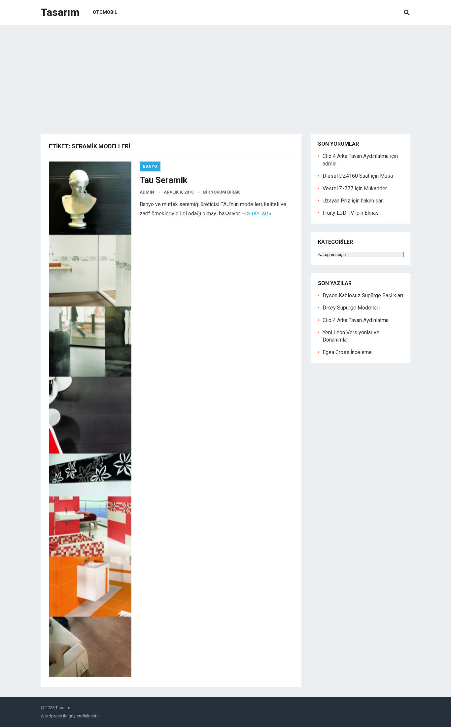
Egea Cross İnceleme (347, 352)
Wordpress (51, 715)
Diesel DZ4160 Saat (346, 176)
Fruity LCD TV (338, 213)
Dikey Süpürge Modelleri (351, 308)
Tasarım (60, 12)
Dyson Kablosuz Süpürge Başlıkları (363, 295)
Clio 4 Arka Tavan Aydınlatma (356, 156)
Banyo (150, 166)
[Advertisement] (225, 74)
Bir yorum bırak (221, 192)
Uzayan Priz (336, 201)
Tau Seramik (163, 180)
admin (147, 192)
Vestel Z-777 (338, 188)
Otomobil (105, 12)
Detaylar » (258, 213)
